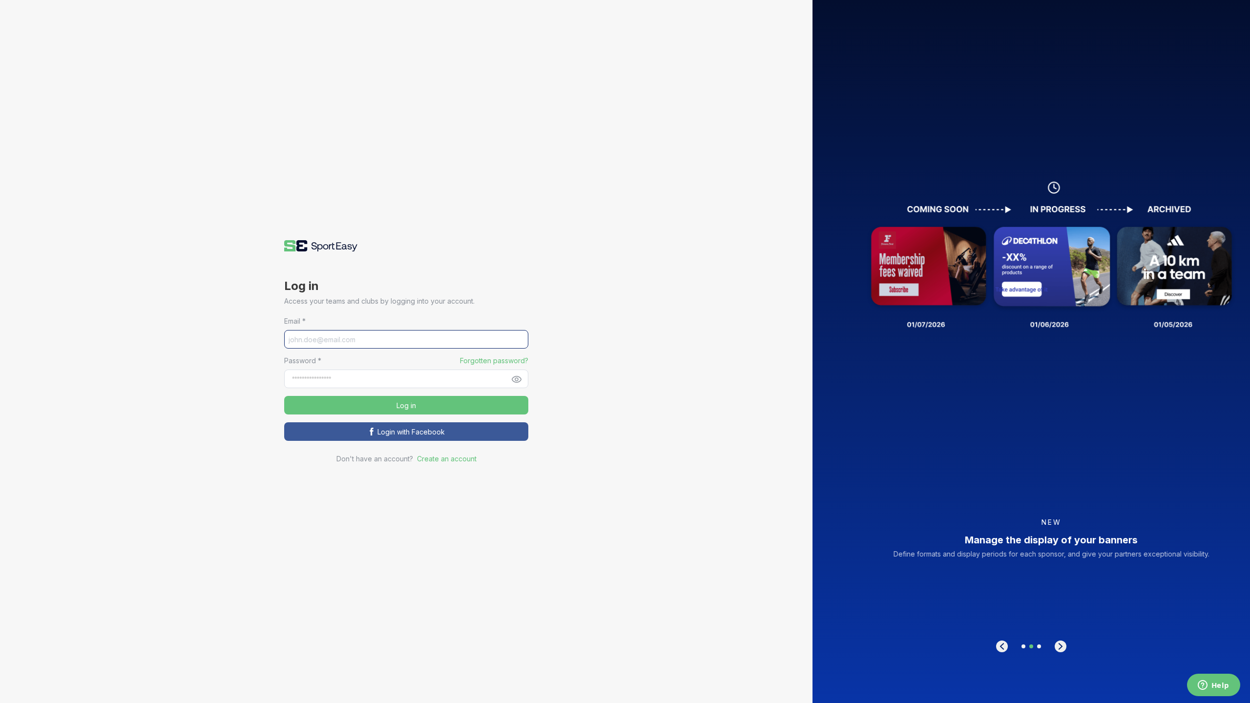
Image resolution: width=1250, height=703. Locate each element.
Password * (302, 360)
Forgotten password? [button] (494, 360)
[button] (320, 245)
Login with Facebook (411, 432)
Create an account (447, 459)
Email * (295, 321)
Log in (406, 405)
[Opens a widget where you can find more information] (1213, 686)
